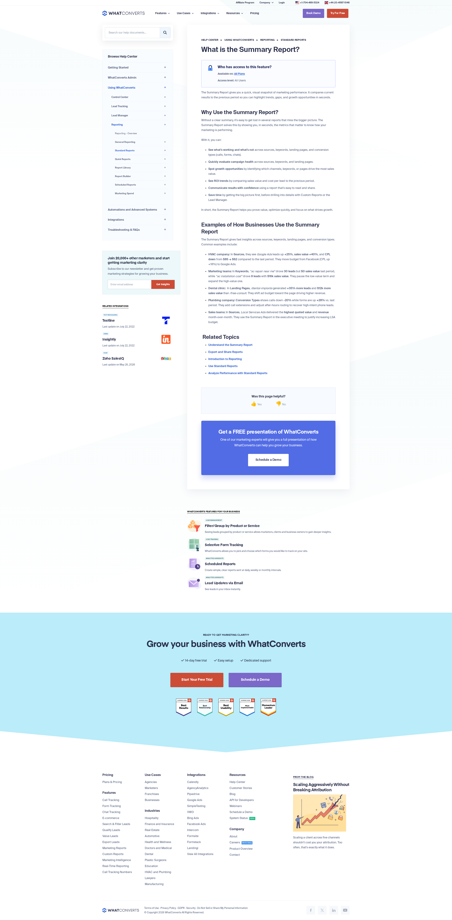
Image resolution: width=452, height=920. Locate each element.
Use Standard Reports (222, 366)
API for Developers (242, 800)
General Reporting (125, 142)
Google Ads (194, 800)
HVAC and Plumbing (158, 872)
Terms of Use (151, 908)
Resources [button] (233, 13)
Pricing (254, 13)
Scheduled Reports (125, 184)
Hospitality (151, 818)
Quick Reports (122, 159)
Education (151, 866)
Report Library (123, 167)
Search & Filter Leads (116, 824)
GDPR (181, 908)
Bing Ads (193, 818)
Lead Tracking (119, 106)
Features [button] (161, 13)
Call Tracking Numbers (117, 872)
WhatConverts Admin (122, 77)
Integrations (116, 220)
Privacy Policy (168, 908)
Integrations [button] (208, 13)
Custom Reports (112, 854)
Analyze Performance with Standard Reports (237, 373)
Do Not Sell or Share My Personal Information (222, 908)
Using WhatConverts (121, 88)
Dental (149, 854)
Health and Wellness (158, 842)
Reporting (117, 124)
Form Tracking (111, 806)
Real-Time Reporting (115, 866)
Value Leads (110, 836)
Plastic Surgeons (155, 860)
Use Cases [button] (184, 13)
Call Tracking (110, 800)
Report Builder (123, 176)
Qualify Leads (111, 830)
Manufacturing (154, 884)
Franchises (152, 794)
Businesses (152, 800)
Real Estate (152, 830)
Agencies (151, 782)
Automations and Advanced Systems (132, 210)
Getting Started (118, 67)
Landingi (192, 848)
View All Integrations (200, 854)
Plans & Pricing (112, 782)
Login (282, 2)
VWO (190, 812)
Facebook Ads (196, 824)
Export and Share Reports (225, 352)
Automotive (152, 836)
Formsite (192, 836)
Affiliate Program (245, 2)
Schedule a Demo (241, 812)
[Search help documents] (165, 32)
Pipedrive (193, 794)
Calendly (192, 782)
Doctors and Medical (158, 848)
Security (191, 908)
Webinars (236, 806)
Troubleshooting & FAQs (124, 230)
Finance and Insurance (159, 824)
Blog (232, 794)
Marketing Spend (124, 193)
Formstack (194, 842)
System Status (242, 818)
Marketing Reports (114, 848)
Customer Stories (241, 788)
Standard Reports (125, 150)
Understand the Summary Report (230, 345)
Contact (235, 855)
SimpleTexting (196, 806)
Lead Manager (119, 115)
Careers (241, 842)
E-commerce (110, 818)
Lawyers (150, 878)
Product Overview (241, 849)
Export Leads (111, 842)
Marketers (151, 788)
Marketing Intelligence (116, 860)
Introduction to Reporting (225, 359)
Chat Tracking (111, 812)
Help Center (209, 40)
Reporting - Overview (126, 133)
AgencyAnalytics (197, 788)
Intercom (193, 830)
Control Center (119, 97)
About (233, 836)
